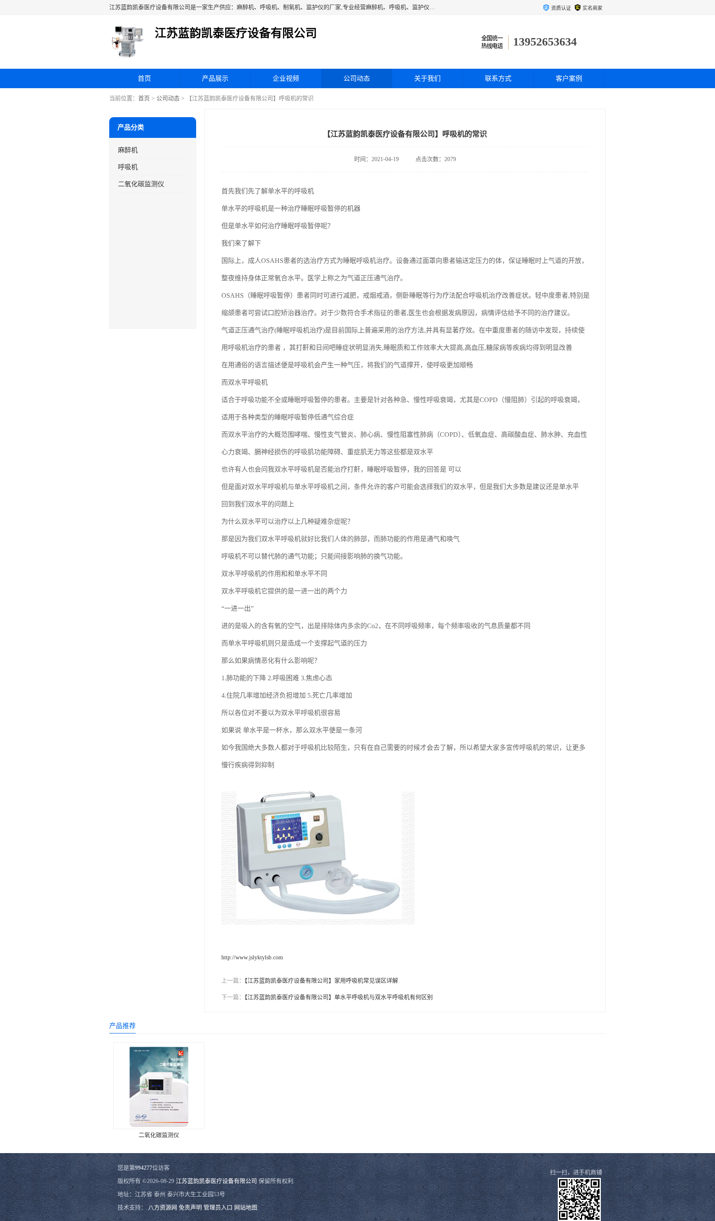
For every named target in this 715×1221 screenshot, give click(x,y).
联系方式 (498, 78)
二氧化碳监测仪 (141, 184)
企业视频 (286, 78)
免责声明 (190, 1207)
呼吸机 (128, 167)
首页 (144, 78)
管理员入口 (218, 1207)
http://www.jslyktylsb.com (252, 957)
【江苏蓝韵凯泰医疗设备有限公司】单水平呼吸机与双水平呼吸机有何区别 (339, 997)
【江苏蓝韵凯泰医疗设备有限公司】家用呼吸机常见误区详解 (321, 981)
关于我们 (427, 78)
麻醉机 (128, 150)
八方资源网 (162, 1207)
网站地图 (245, 1207)
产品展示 (215, 78)
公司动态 (356, 78)
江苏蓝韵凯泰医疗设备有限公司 (216, 1181)
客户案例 (569, 78)
